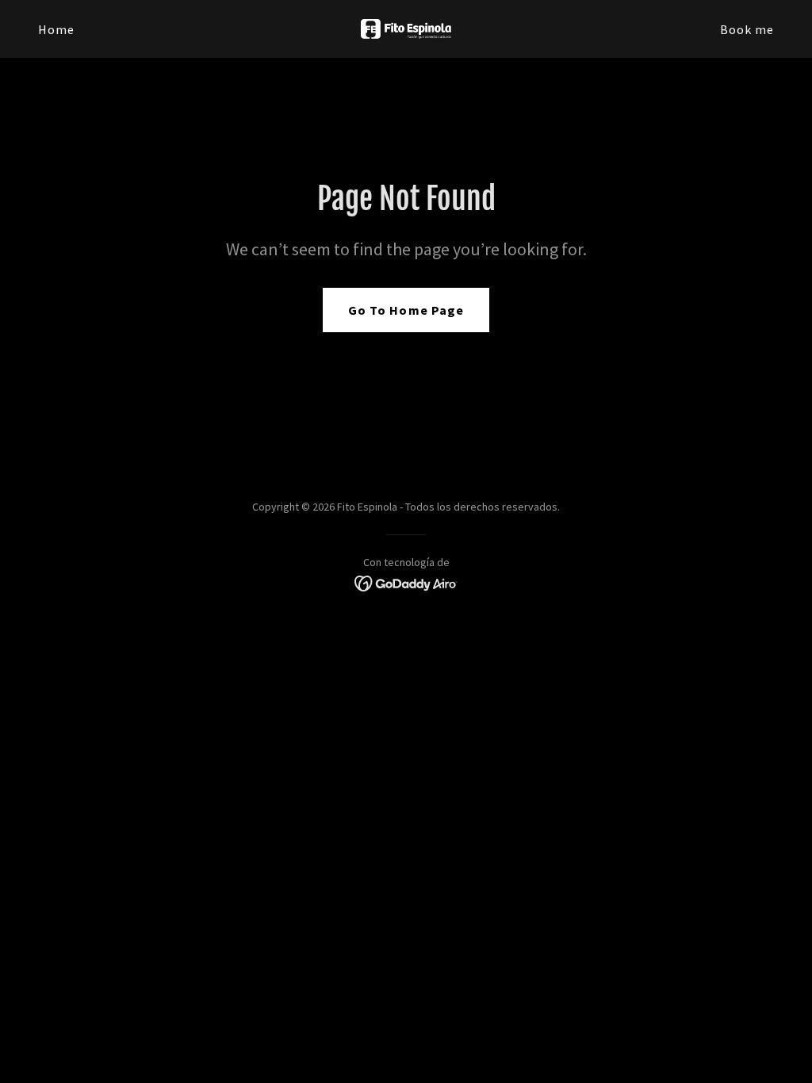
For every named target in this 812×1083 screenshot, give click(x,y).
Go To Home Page (405, 310)
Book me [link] (747, 29)
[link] (405, 27)
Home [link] (56, 29)
